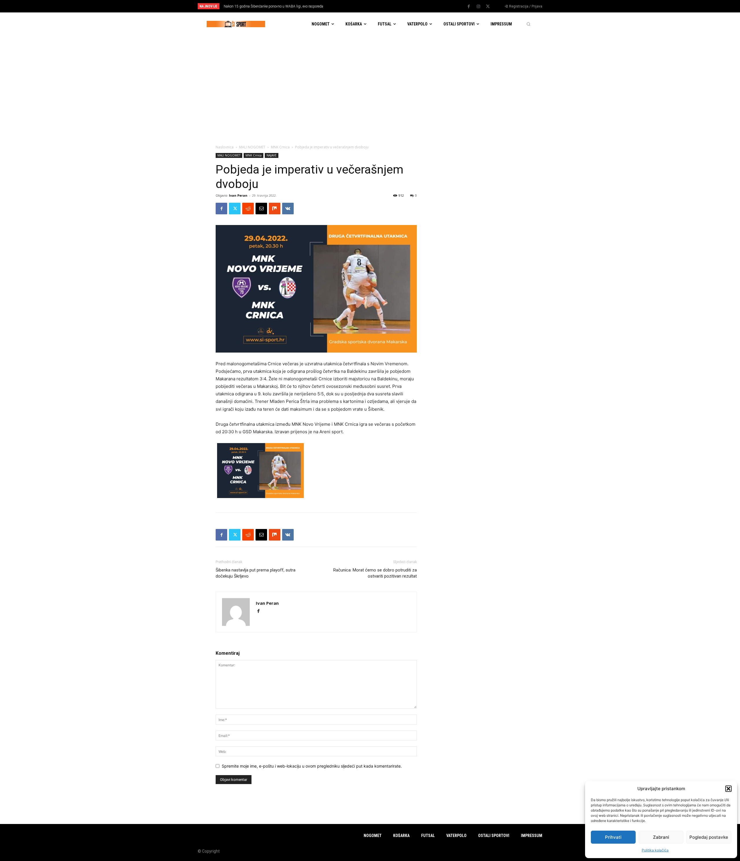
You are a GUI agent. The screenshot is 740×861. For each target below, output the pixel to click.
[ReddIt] (248, 208)
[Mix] (274, 208)
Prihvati (613, 837)
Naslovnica (225, 147)
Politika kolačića (655, 850)
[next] (389, 6)
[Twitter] (488, 7)
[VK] (288, 208)
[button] (728, 789)
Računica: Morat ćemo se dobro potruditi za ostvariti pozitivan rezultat (375, 573)
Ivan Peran (238, 195)
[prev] (380, 6)
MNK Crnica (280, 147)
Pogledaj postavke (708, 837)
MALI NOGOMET (252, 147)
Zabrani (661, 837)
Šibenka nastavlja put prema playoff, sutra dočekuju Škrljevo (255, 573)
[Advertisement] (370, 78)
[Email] (261, 208)
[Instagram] (478, 7)
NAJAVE (272, 155)
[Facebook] (469, 7)
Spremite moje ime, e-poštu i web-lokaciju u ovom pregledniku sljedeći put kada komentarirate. (312, 766)
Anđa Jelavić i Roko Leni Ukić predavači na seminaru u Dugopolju (277, 6)
